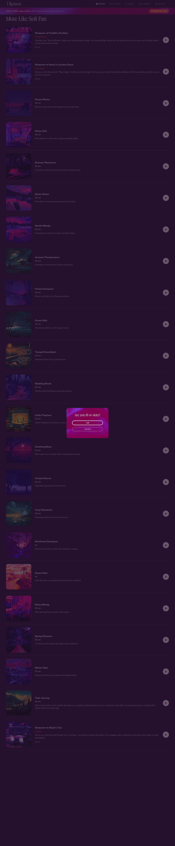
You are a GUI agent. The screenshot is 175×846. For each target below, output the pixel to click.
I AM (87, 423)
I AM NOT (87, 429)
